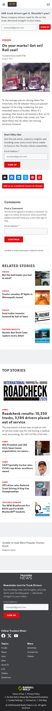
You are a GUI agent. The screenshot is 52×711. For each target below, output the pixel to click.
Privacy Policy (33, 693)
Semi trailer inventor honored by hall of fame (15, 315)
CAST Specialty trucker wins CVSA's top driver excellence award (17, 468)
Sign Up (45, 27)
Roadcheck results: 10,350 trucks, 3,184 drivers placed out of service (25, 417)
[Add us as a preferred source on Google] (39, 177)
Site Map (43, 700)
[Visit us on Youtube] (16, 635)
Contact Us (31, 700)
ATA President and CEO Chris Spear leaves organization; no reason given (15, 448)
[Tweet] (25, 177)
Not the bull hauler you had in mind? (17, 277)
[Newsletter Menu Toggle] (48, 4)
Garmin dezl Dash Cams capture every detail (14, 334)
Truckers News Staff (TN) (14, 55)
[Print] (4, 177)
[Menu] (3, 4)
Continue (13, 239)
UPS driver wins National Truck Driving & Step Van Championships (15, 488)
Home (5, 409)
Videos (6, 40)
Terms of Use (18, 693)
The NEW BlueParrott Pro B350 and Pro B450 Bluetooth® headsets (16, 508)
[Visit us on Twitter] (9, 635)
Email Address (11, 151)
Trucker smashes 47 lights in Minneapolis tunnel (17, 296)
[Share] (11, 177)
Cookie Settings (15, 700)
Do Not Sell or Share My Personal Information (27, 697)
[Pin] (32, 177)
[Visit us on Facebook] (3, 635)
